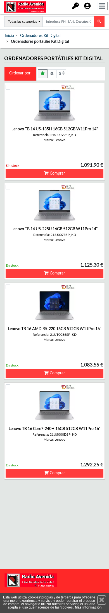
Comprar (57, 173)
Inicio (9, 36)
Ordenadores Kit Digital (40, 36)
